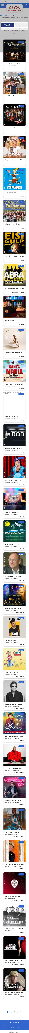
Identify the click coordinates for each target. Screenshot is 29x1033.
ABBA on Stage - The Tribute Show (14, 288)
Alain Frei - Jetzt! (10, 640)
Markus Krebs (9, 320)
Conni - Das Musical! (11, 672)
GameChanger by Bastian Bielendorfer (13, 801)
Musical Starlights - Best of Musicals (13, 608)
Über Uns (18, 1025)
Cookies (17, 1027)
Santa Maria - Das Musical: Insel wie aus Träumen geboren (13, 384)
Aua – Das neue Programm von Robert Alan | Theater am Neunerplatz (14, 769)
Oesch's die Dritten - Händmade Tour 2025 (12, 128)
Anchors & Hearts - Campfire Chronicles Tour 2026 (14, 929)
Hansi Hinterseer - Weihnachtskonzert (11, 416)
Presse (9, 1025)
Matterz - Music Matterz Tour (14, 992)
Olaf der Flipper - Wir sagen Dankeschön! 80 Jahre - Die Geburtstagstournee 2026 (14, 737)
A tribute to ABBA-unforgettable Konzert (12, 512)
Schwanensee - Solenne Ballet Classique (12, 352)
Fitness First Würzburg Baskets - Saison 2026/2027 (14, 897)
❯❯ (21, 1011)
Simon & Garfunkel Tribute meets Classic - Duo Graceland (13, 64)
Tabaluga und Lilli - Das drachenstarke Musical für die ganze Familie (14, 544)
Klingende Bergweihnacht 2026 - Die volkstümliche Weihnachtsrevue (13, 160)
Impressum (23, 1025)
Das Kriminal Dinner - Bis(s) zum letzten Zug (14, 961)
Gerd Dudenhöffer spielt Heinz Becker (12, 448)
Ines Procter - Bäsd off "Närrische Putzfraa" (12, 480)
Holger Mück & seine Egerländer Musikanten (12, 224)
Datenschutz (12, 1027)
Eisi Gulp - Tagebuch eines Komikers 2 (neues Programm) (13, 256)
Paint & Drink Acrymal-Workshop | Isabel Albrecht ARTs (13, 833)
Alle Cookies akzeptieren (7, 25)
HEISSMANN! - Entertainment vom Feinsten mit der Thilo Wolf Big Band (14, 576)
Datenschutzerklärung (23, 28)
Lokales (13, 1025)
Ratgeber (5, 1025)
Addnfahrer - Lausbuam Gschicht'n (12, 96)
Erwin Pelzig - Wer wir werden (14, 864)
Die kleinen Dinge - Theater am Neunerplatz (13, 704)
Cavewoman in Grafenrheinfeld (10, 192)
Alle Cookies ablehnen (21, 25)
